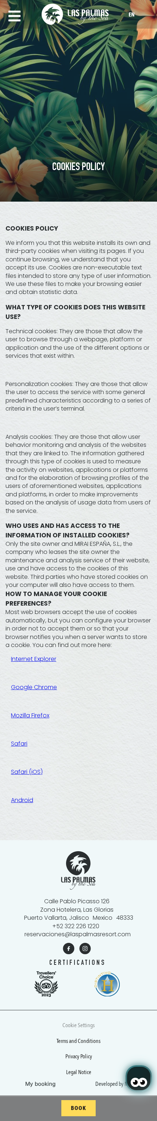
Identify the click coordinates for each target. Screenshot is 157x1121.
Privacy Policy (78, 1056)
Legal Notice (78, 1072)
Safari (19, 743)
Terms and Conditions (78, 1041)
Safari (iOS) (27, 772)
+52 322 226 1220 (75, 926)
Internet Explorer (33, 659)
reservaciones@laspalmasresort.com (77, 934)
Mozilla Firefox (30, 715)
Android (22, 800)
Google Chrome (34, 687)
